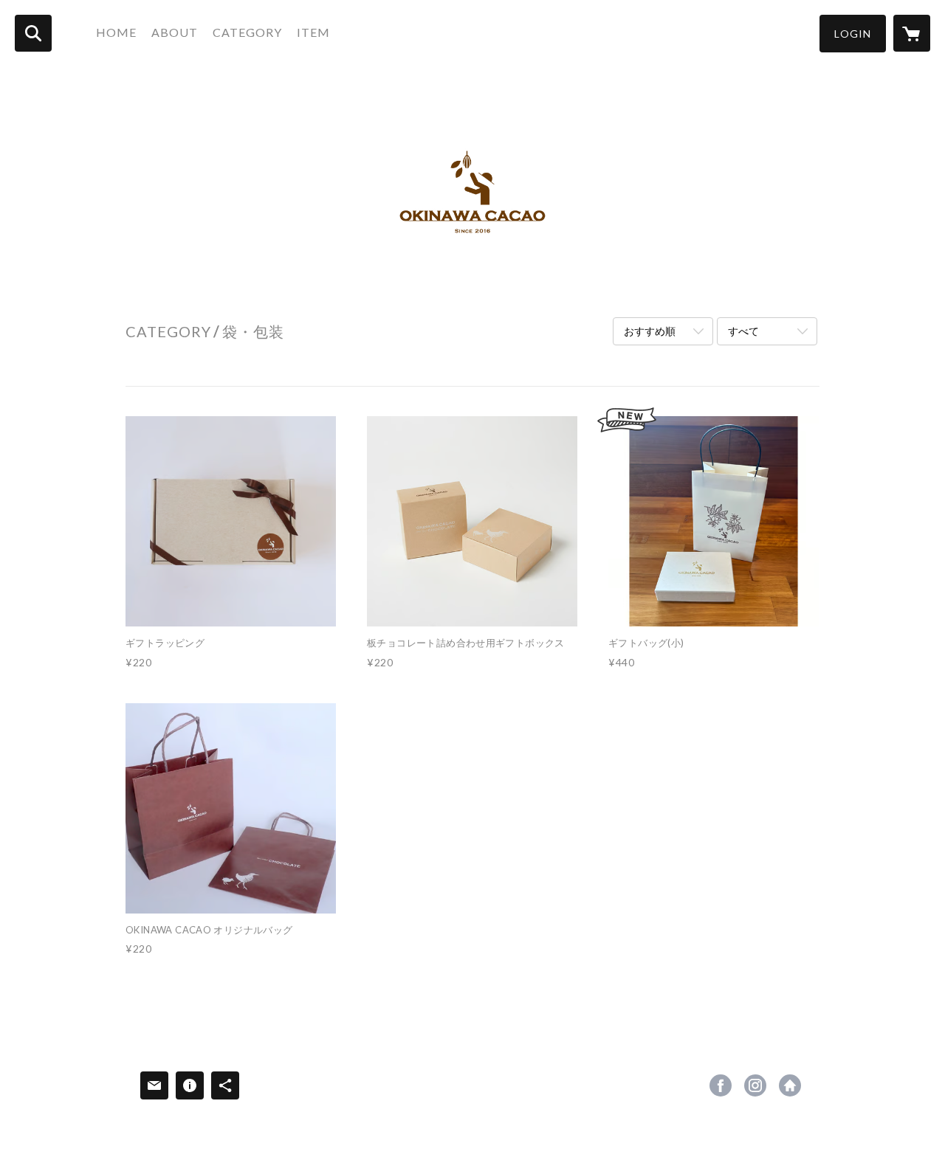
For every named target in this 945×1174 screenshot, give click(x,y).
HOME (116, 32)
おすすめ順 (650, 331)
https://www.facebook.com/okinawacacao (720, 1085)
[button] (852, 33)
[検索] (33, 33)
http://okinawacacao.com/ (790, 1085)
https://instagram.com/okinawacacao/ (755, 1085)
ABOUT (174, 32)
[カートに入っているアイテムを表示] (911, 33)
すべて (743, 331)
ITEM (313, 32)
